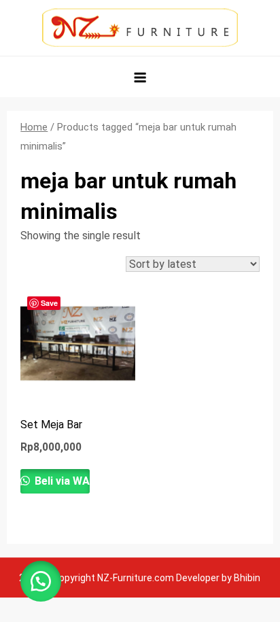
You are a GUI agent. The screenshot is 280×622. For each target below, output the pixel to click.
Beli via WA (61, 480)
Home (34, 127)
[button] (40, 581)
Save (49, 303)
